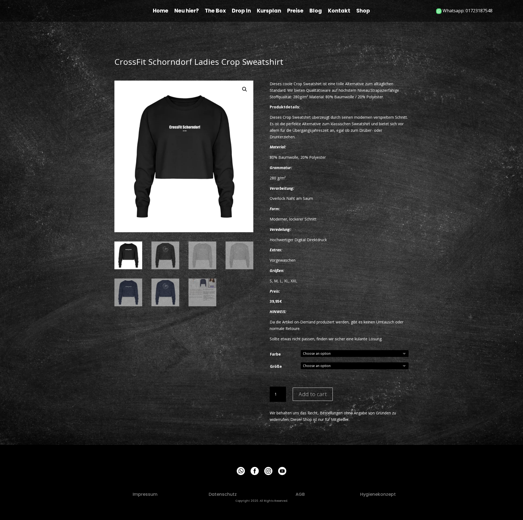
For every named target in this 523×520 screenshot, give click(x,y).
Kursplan (269, 11)
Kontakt (339, 11)
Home (160, 11)
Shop (363, 11)
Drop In (241, 11)
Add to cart (313, 394)
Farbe (275, 354)
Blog (315, 11)
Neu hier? (186, 11)
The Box (215, 11)
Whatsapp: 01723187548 (467, 11)
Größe (276, 366)
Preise (295, 11)
